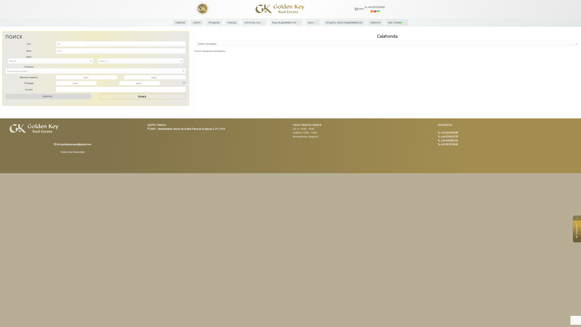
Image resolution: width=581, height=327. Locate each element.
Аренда (232, 22)
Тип (29, 43)
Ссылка (29, 89)
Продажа (214, 22)
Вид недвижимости (284, 22)
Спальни (28, 66)
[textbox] (70, 43)
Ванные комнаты (29, 77)
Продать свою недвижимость (344, 22)
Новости (375, 22)
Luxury (197, 22)
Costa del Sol (252, 22)
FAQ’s (311, 22)
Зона (28, 50)
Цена (28, 56)
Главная (180, 22)
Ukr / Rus (393, 22)
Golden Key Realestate (73, 152)
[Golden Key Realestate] (33, 128)
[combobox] (387, 43)
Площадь (29, 83)
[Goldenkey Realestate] (220, 9)
